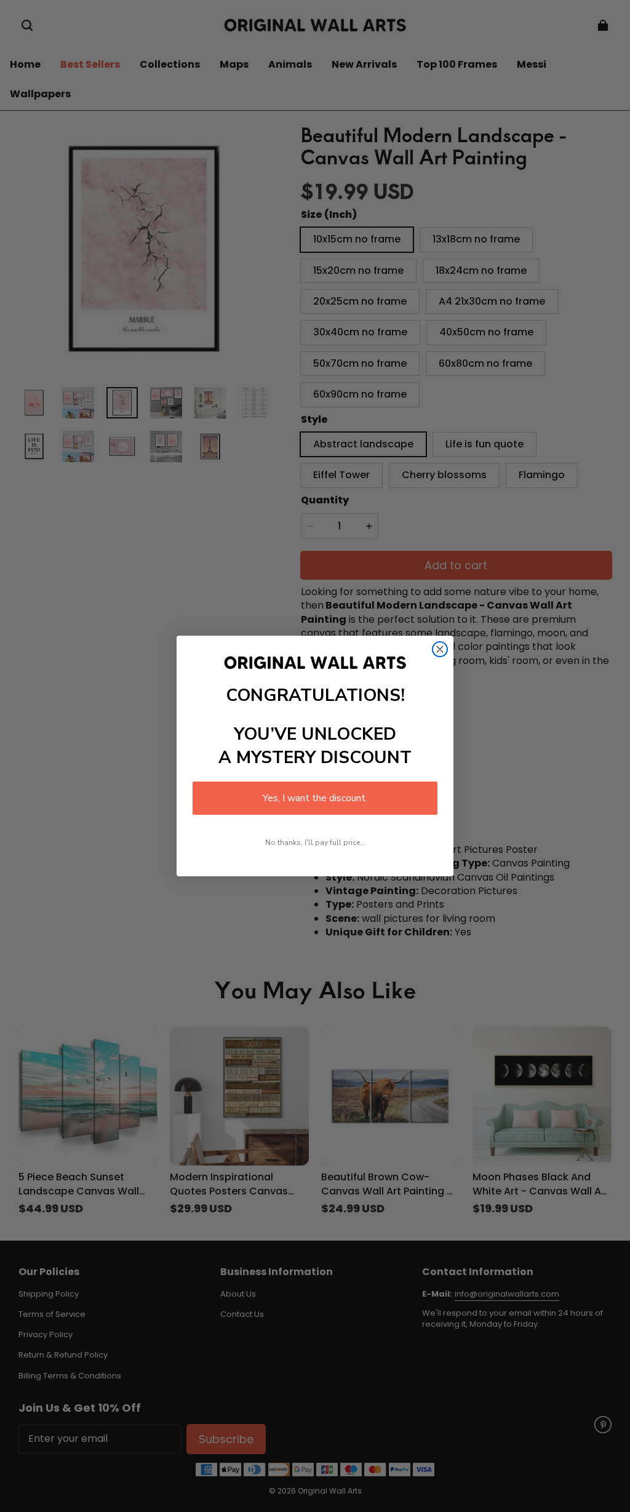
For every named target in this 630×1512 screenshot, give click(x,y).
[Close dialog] (440, 649)
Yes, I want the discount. (315, 798)
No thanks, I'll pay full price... (315, 842)
